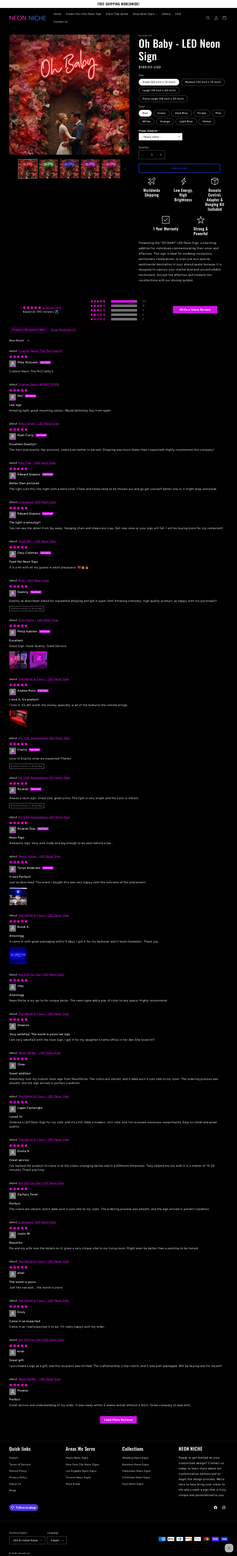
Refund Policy (18, 1471)
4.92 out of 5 (52, 307)
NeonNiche (24, 1553)
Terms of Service (20, 1464)
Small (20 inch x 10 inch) (159, 82)
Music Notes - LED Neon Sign (39, 856)
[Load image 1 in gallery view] (27, 168)
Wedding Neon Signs (135, 1458)
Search (13, 1458)
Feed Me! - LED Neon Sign (37, 541)
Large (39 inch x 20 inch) (159, 90)
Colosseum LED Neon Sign (37, 502)
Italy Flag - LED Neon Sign (37, 463)
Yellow (206, 121)
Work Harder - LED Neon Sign (39, 1053)
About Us (15, 1484)
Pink (218, 113)
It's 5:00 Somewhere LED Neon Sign (44, 738)
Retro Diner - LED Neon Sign (38, 423)
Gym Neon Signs (132, 1484)
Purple (202, 113)
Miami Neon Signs (77, 1458)
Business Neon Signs (135, 1464)
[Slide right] (125, 169)
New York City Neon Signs (82, 1464)
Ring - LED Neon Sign (33, 580)
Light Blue (186, 121)
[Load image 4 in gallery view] (90, 168)
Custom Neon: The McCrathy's (40, 351)
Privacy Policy (18, 1477)
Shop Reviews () (63, 330)
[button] (145, 14)
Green (161, 113)
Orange (165, 121)
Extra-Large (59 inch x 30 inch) (163, 98)
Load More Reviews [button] (118, 1419)
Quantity (144, 147)
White (147, 121)
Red (145, 113)
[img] (42, 307)
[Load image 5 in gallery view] (110, 168)
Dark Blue (181, 113)
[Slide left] (13, 169)
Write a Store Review (195, 309)
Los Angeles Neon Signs (81, 1471)
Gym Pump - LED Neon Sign (38, 620)
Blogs (12, 1490)
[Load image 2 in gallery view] (48, 168)
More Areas (73, 1484)
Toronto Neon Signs (78, 1477)
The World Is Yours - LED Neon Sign (43, 679)
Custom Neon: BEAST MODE (38, 384)
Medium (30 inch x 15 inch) (203, 82)
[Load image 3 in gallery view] (69, 168)
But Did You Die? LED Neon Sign (41, 974)
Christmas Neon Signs (136, 1477)
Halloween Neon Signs (136, 1471)
